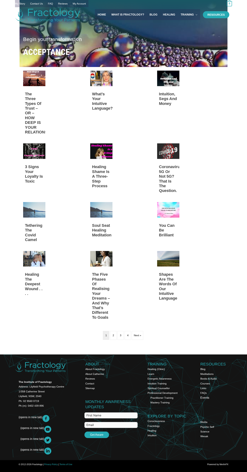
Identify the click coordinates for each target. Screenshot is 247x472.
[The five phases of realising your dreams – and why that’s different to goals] (101, 286)
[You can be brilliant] (168, 223)
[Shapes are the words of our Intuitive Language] (168, 286)
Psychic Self (207, 426)
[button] (216, 14)
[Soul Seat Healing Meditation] (101, 223)
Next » (137, 335)
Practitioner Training (161, 397)
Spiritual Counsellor (159, 388)
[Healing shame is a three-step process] (101, 169)
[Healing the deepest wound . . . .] (34, 286)
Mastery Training (160, 402)
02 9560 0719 (31, 401)
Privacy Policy (51, 464)
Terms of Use (65, 464)
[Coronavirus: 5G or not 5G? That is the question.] (168, 169)
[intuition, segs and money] (168, 104)
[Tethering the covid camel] (34, 223)
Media (203, 422)
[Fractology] (47, 14)
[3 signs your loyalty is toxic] (34, 169)
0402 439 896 (36, 405)
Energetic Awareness (160, 378)
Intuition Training (157, 383)
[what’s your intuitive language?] (101, 104)
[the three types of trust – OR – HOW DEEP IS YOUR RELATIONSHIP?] (34, 104)
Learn (151, 374)
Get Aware (96, 434)
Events (204, 397)
